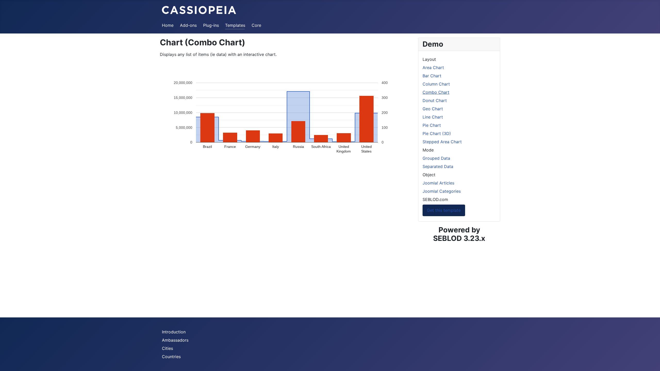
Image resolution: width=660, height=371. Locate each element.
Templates (235, 25)
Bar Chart (432, 75)
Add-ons (188, 25)
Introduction (174, 331)
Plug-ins (211, 25)
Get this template (444, 210)
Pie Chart (432, 125)
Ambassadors (175, 340)
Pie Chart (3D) (437, 133)
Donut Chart (435, 100)
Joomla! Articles (438, 182)
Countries (171, 356)
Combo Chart (436, 92)
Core (256, 25)
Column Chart (436, 84)
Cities (167, 348)
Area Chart (433, 67)
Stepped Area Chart (442, 141)
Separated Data (438, 166)
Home (168, 25)
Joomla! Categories (442, 191)
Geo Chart (433, 108)
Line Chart (433, 117)
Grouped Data (436, 158)
